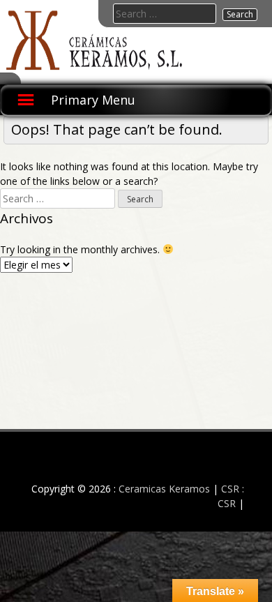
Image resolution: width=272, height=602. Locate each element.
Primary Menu (93, 99)
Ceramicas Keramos (164, 488)
